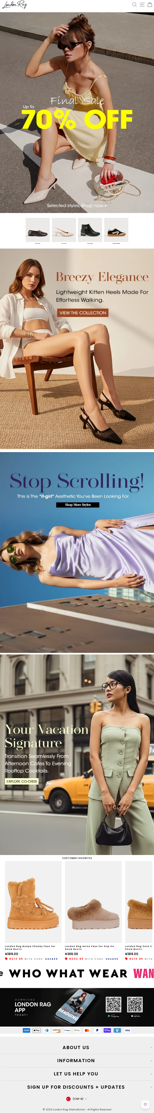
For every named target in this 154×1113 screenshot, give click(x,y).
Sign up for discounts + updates (76, 1087)
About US (76, 1047)
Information (76, 1060)
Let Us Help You (76, 1074)
